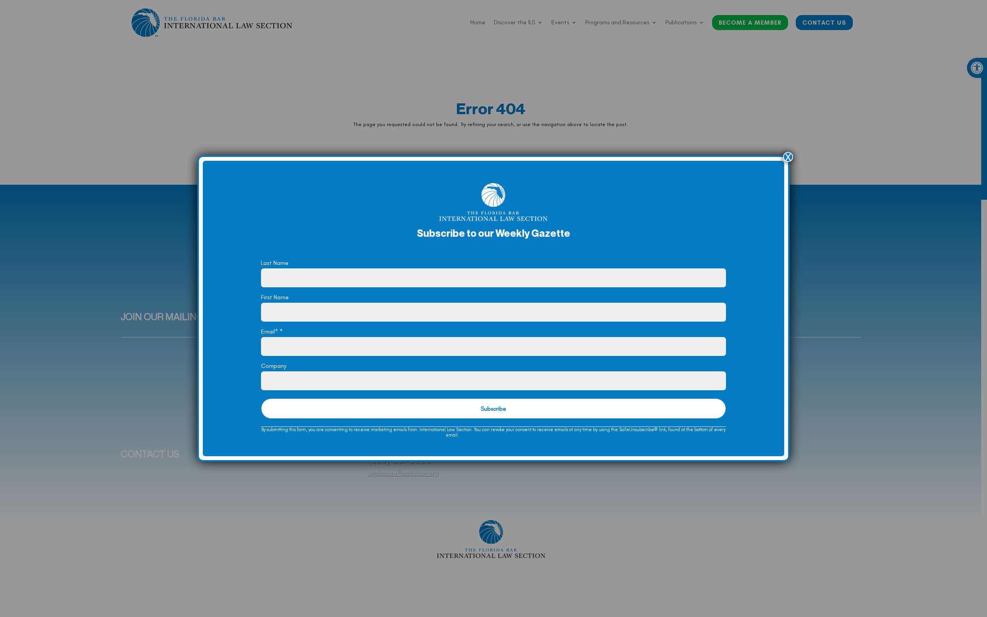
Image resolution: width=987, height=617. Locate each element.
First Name (275, 297)
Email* (272, 331)
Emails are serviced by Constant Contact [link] (500, 435)
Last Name (274, 262)
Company (273, 365)
